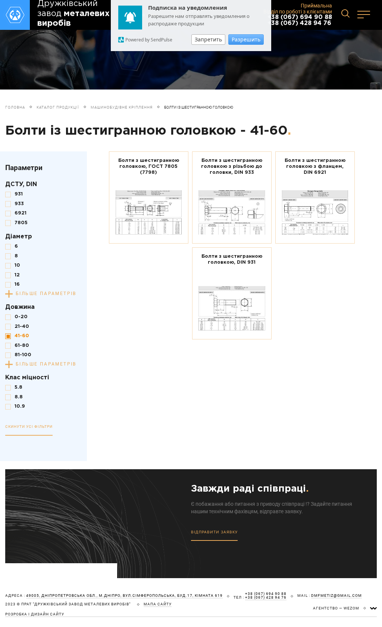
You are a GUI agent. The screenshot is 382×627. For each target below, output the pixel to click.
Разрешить (246, 39)
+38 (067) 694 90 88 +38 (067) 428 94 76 (299, 20)
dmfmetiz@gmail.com (336, 596)
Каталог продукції (58, 107)
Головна (15, 107)
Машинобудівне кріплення (122, 107)
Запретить (208, 39)
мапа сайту (158, 604)
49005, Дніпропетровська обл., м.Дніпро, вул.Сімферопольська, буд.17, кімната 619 (124, 596)
